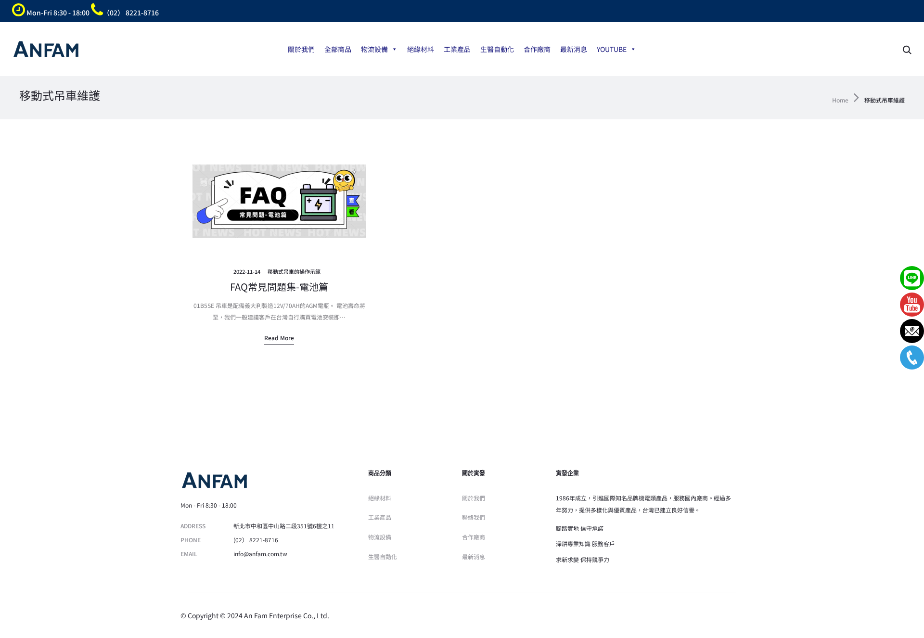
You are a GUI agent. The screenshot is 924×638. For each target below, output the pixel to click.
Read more (279, 337)
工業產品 (457, 49)
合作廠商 (537, 49)
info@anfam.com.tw (260, 553)
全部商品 (337, 49)
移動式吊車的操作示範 (294, 271)
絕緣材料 (420, 49)
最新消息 (573, 49)
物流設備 (374, 49)
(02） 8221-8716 (255, 540)
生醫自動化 (497, 49)
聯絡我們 (473, 517)
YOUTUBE (612, 49)
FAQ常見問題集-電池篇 (279, 286)
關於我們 (301, 49)
